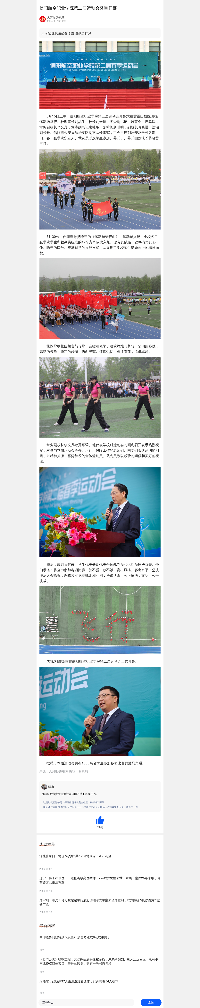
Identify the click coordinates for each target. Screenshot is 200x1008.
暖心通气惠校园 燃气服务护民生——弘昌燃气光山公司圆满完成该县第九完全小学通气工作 (90, 807)
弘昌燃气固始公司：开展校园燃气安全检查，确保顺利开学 (73, 802)
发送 (151, 1002)
